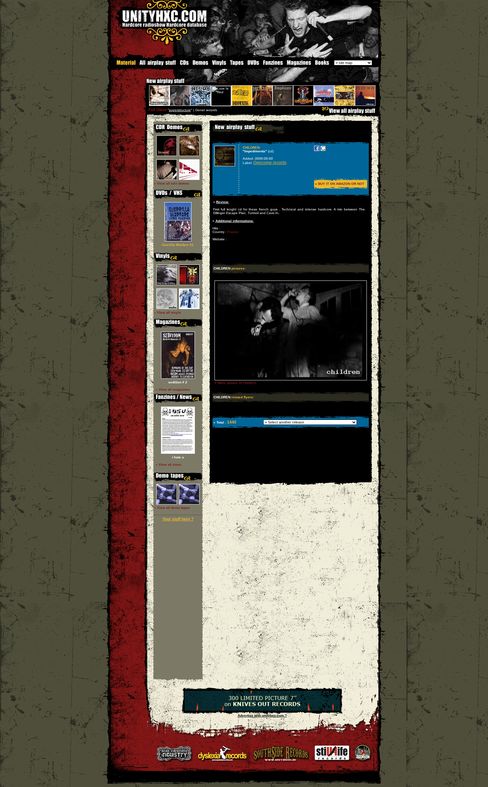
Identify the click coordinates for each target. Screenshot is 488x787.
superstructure (180, 110)
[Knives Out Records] (262, 709)
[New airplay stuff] (143, 84)
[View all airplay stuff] (350, 112)
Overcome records (269, 162)
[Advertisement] (290, 477)
